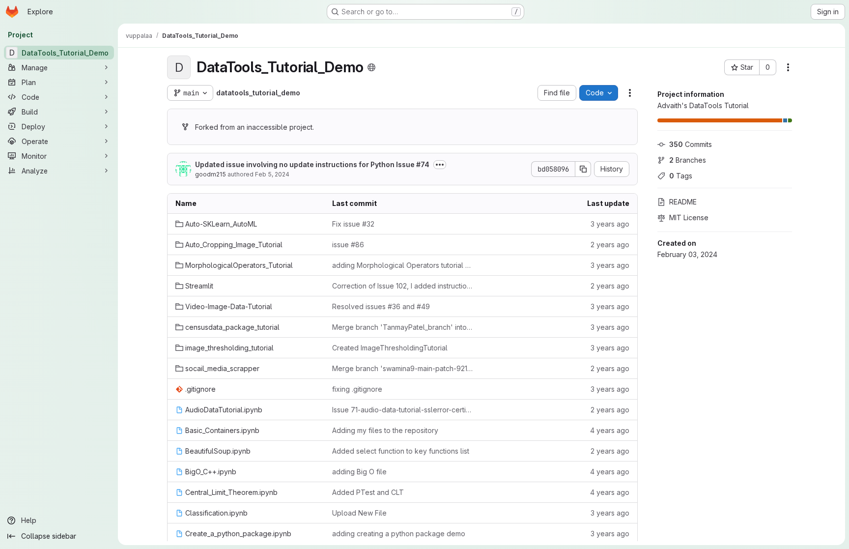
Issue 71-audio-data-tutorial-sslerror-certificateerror (402, 409)
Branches (687, 160)
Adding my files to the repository (385, 430)
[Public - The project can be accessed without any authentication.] (371, 67)
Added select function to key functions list (400, 451)
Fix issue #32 (353, 224)
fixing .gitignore (357, 389)
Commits (690, 144)
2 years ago (610, 244)
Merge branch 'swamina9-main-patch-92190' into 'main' (402, 368)
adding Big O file (359, 471)
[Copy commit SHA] (583, 169)
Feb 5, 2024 (272, 174)
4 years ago (609, 430)
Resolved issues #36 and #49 (381, 306)
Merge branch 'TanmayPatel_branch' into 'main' (402, 327)
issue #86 (348, 244)
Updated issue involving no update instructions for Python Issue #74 (312, 164)
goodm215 (210, 174)
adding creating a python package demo (398, 533)
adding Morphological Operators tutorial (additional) (402, 265)
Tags (680, 176)
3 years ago (610, 224)
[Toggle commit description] (439, 164)
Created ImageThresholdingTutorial (390, 348)
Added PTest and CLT (368, 492)
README (683, 202)
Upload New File (359, 513)
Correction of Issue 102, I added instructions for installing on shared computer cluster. (402, 286)
